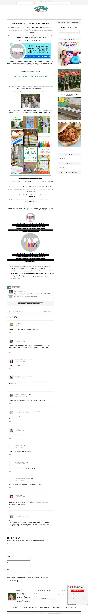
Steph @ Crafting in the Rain (22, 359)
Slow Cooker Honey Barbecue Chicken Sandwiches (69, 149)
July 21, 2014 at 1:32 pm (21, 480)
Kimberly (17, 495)
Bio (10, 287)
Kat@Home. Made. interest (22, 339)
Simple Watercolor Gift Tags (42, 194)
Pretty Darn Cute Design (54, 613)
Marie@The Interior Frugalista (22, 478)
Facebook (34, 91)
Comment (10, 543)
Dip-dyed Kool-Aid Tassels (44, 189)
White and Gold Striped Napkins (16, 189)
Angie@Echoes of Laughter (22, 394)
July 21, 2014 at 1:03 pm (21, 463)
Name (9, 556)
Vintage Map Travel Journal (44, 181)
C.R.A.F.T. (10, 75)
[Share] (39, 303)
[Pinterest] (11, 297)
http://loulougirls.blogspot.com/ (40, 502)
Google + (44, 91)
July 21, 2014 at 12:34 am (21, 430)
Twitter (28, 91)
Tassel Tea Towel (37, 186)
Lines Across (17, 75)
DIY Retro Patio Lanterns (16, 186)
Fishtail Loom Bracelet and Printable (40, 199)
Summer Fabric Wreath (45, 311)
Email (39, 91)
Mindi (16, 429)
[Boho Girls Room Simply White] (69, 54)
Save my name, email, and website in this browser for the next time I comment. (27, 577)
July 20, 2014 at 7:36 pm (21, 341)
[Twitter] (9, 295)
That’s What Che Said (41, 75)
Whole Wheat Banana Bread (16, 311)
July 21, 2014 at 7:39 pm (21, 496)
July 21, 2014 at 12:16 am (21, 412)
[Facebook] (11, 295)
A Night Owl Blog (33, 76)
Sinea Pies (17, 515)
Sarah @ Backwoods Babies (22, 376)
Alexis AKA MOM (19, 445)
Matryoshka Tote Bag (16, 194)
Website (9, 569)
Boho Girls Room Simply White (69, 67)
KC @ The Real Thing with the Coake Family (26, 411)
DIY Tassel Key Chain (15, 199)
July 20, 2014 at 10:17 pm (21, 377)
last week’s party (40, 110)
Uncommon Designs (44, 9)
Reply (10, 332)
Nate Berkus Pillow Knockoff (15, 181)
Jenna (16, 323)
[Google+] (12, 295)
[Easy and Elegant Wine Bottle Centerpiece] (69, 80)
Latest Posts (16, 287)
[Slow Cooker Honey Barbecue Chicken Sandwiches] (69, 135)
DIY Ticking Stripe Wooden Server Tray (69, 122)
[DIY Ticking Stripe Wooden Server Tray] (69, 108)
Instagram (22, 91)
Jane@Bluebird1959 (20, 462)
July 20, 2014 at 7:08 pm (21, 325)
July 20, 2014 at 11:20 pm (21, 396)
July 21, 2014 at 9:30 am (21, 447)
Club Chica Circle (22, 76)
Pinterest (16, 91)
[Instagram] (10, 297)
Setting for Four (43, 76)
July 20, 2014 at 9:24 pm (21, 361)
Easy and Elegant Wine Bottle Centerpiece (69, 95)
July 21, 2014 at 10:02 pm (21, 516)
